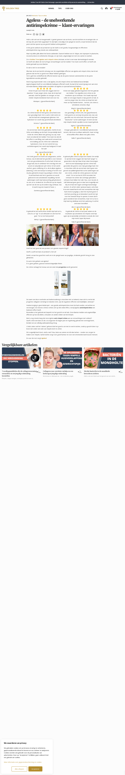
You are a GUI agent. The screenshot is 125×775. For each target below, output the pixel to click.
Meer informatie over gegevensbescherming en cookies (23, 762)
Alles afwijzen (19, 769)
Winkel (51, 8)
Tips (60, 8)
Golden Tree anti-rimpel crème (44, 59)
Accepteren (35, 769)
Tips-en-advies (43, 15)
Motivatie (35, 15)
